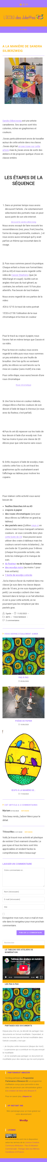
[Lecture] (6, 977)
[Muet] (37, 977)
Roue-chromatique (23, 385)
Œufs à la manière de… (23, 790)
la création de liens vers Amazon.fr (21, 1091)
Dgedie (8, 614)
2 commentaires (12, 620)
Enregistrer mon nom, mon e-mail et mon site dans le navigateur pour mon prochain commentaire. (23, 922)
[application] (23, 968)
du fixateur (10, 563)
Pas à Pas (23, 677)
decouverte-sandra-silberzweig (23, 222)
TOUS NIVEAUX (19, 617)
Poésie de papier (23, 721)
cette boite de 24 (13, 537)
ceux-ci (35, 525)
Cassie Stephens (19, 275)
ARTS (8, 617)
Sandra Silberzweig (12, 120)
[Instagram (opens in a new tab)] (23, 5)
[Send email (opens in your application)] (26, 5)
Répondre (25, 811)
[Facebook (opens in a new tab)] (20, 5)
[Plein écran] (41, 977)
